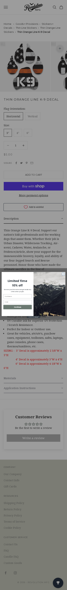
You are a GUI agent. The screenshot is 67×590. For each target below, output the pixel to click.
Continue (17, 307)
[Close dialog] (63, 274)
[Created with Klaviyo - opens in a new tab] (33, 317)
